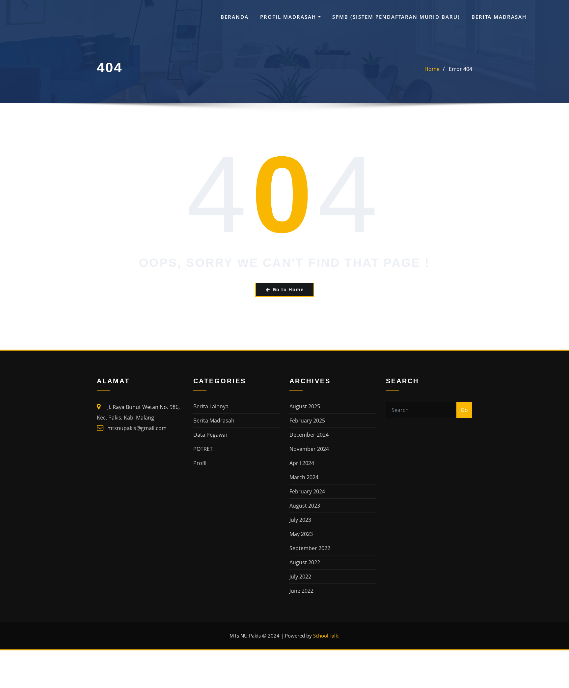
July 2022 (300, 576)
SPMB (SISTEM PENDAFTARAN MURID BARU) (396, 17)
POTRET (203, 449)
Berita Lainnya (211, 406)
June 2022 (301, 590)
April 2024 (301, 463)
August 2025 (304, 406)
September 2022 (309, 548)
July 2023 (300, 519)
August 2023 (304, 505)
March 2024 (303, 477)
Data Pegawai (210, 434)
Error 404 (460, 69)
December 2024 (309, 434)
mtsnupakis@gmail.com (137, 428)
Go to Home (288, 289)
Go (464, 410)
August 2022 (304, 562)
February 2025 (307, 420)
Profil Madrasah (289, 17)
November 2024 (309, 449)
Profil (199, 463)
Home (432, 69)
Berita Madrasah (499, 17)
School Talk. (326, 635)
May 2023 (301, 534)
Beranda (235, 17)
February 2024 (307, 491)
